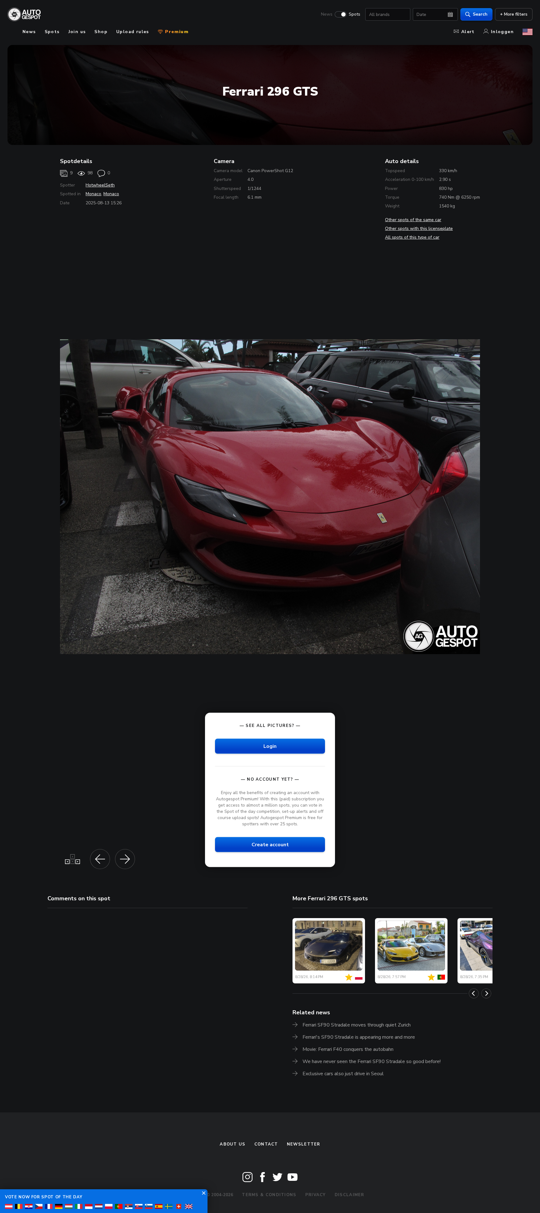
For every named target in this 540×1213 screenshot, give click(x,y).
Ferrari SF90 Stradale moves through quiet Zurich (356, 1025)
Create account (270, 844)
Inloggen (502, 32)
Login (270, 746)
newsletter (303, 1144)
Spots (354, 14)
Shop (101, 32)
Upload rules (132, 32)
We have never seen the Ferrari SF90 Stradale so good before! (371, 1061)
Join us (77, 32)
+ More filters (514, 14)
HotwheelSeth (100, 185)
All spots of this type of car (412, 237)
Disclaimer (349, 1195)
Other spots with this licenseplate (419, 228)
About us (232, 1144)
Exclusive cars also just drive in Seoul (343, 1073)
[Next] (486, 993)
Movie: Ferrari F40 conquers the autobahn (347, 1049)
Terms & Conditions (269, 1195)
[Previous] (474, 993)
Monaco (93, 194)
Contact (266, 1144)
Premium (175, 32)
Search (480, 14)
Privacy (315, 1195)
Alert (468, 32)
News (326, 14)
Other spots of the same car (413, 220)
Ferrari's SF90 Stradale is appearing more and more (358, 1037)
